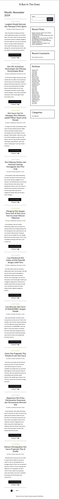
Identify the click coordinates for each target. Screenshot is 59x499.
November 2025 (36, 81)
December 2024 (36, 95)
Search (33, 16)
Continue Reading (15, 54)
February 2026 (35, 77)
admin (9, 29)
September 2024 (36, 99)
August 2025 (35, 85)
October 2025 (35, 83)
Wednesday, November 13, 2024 (18, 220)
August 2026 (35, 70)
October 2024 (35, 98)
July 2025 (34, 86)
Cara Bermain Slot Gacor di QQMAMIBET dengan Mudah (15, 309)
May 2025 (34, 89)
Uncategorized (15, 21)
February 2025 (35, 93)
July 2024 (34, 102)
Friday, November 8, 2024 (18, 454)
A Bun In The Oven (29, 4)
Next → (18, 490)
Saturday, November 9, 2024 (18, 407)
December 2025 (36, 80)
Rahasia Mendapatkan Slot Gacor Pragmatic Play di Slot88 (15, 449)
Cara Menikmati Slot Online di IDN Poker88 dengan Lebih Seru (15, 260)
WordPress (40, 496)
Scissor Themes (24, 496)
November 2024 (36, 97)
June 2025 (34, 88)
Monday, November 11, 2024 (18, 314)
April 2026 (34, 75)
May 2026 (34, 74)
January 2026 (35, 79)
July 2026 (34, 71)
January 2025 (35, 94)
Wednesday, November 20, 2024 (18, 73)
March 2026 (35, 76)
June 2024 (34, 103)
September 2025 (36, 84)
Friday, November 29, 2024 (18, 29)
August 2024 (35, 101)
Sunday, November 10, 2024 (18, 358)
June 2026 (34, 72)
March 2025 (35, 92)
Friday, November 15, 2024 (18, 171)
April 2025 (34, 90)
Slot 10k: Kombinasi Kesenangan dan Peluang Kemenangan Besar (15, 69)
